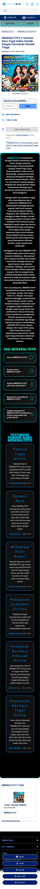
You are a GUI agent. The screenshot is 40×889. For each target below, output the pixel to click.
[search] (20, 10)
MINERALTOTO (13, 158)
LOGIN (29, 23)
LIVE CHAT (21, 882)
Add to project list (22, 129)
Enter (28, 106)
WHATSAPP (21, 876)
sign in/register (22, 135)
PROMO (21, 856)
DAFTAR (10, 23)
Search (5, 10)
